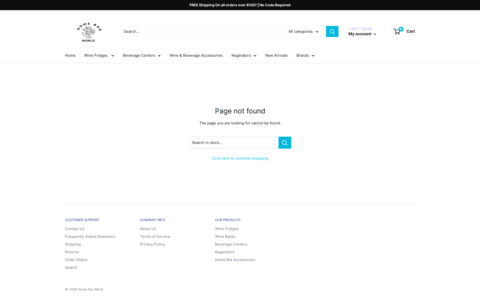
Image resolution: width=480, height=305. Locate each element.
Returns (72, 252)
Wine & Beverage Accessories (196, 55)
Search (71, 267)
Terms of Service (155, 236)
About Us (148, 228)
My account (360, 33)
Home (70, 55)
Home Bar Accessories (235, 259)
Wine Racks (225, 236)
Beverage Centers (139, 55)
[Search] (332, 31)
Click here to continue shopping (240, 158)
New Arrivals (276, 55)
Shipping (73, 244)
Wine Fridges (96, 55)
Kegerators (241, 55)
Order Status (76, 259)
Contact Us (74, 228)
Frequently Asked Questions (90, 236)
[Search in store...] (284, 143)
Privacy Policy (152, 244)
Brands (302, 55)
